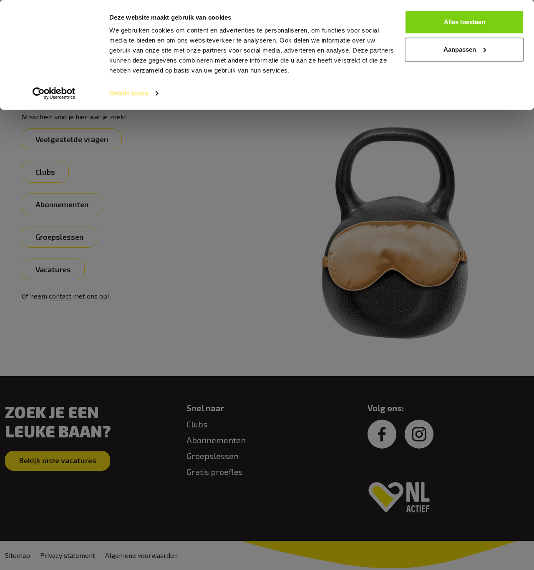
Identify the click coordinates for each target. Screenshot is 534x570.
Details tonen (128, 93)
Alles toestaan (464, 21)
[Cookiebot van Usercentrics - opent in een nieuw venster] (54, 93)
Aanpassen (459, 49)
